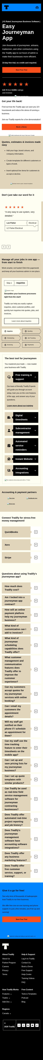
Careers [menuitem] (5, 966)
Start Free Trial (21, 70)
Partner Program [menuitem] (9, 963)
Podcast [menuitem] (25, 998)
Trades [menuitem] (5, 998)
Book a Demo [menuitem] (27, 966)
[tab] (11, 331)
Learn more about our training (20, 406)
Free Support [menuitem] (27, 970)
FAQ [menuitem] (23, 982)
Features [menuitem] (6, 994)
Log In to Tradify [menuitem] (28, 959)
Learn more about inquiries (21, 321)
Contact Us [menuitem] (26, 963)
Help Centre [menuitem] (26, 974)
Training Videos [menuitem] (28, 978)
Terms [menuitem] (4, 974)
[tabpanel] (21, 302)
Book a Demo (21, 127)
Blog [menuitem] (23, 1002)
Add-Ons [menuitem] (6, 1002)
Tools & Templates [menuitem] (29, 994)
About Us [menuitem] (6, 959)
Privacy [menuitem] (5, 970)
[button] (4, 247)
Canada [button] (5, 1013)
